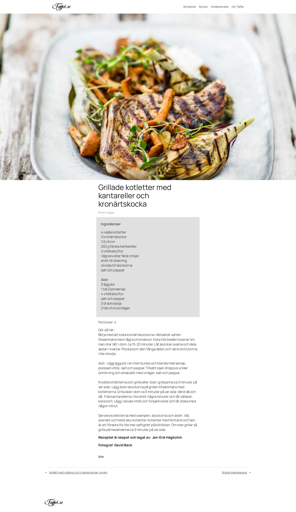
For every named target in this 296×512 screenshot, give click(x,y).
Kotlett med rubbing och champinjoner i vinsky (78, 472)
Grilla (101, 456)
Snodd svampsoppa (234, 472)
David (110, 212)
